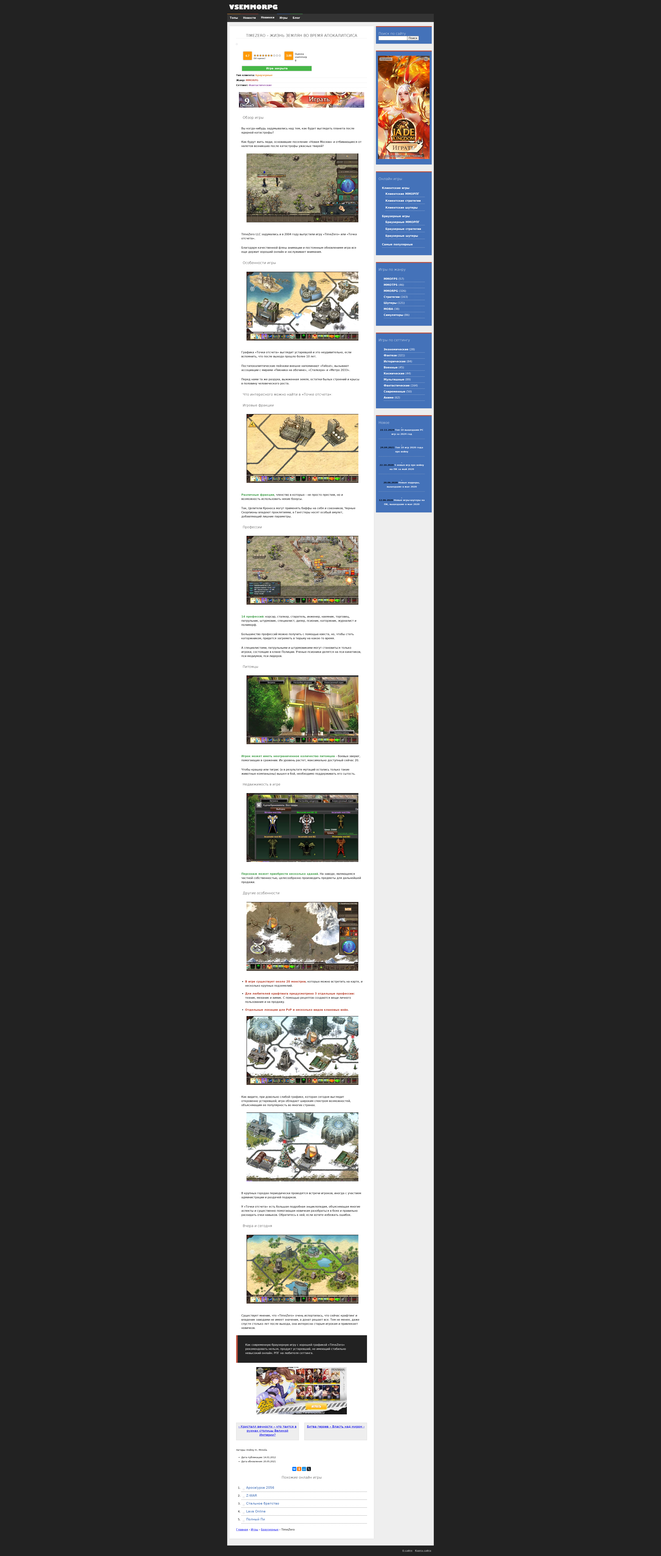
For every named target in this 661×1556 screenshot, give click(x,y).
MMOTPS (391, 284)
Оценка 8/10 (274, 55)
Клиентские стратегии (403, 200)
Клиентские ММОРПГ (402, 193)
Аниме (389, 397)
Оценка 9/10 (277, 55)
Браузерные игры (396, 216)
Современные (394, 391)
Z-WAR (251, 1495)
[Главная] (253, 7)
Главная (242, 1529)
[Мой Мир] (304, 1469)
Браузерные (264, 75)
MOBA (388, 309)
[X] (309, 1469)
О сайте (407, 1550)
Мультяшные (394, 379)
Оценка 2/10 (257, 55)
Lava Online (255, 1511)
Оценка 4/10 (263, 55)
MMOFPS (391, 278)
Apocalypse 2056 (259, 1488)
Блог (296, 17)
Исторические (395, 361)
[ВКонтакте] (294, 1469)
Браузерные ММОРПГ (402, 222)
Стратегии (392, 297)
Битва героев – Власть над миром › (336, 1426)
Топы (234, 17)
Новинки (267, 17)
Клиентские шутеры (401, 207)
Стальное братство (262, 1503)
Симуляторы (393, 315)
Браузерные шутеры (401, 235)
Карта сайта (423, 1550)
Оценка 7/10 (271, 55)
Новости (249, 17)
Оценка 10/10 (279, 55)
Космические (394, 373)
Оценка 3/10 (260, 55)
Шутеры (390, 303)
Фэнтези (390, 355)
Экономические (396, 349)
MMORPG (252, 80)
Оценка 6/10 (268, 55)
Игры (254, 1529)
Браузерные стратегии (403, 229)
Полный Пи (255, 1519)
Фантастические (260, 85)
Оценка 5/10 (266, 55)
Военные (391, 367)
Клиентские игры (395, 188)
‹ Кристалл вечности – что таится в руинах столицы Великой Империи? (267, 1431)
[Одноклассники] (299, 1469)
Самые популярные (397, 244)
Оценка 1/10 (255, 55)
